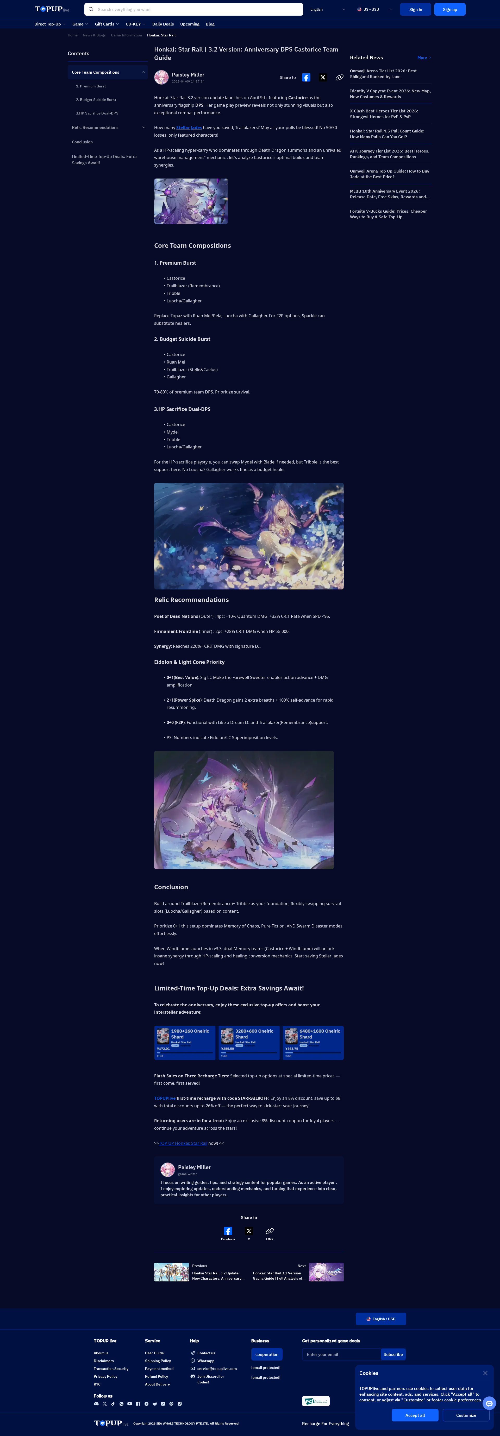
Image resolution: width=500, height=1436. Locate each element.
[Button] (306, 77)
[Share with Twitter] (323, 77)
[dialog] (424, 1397)
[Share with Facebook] (306, 77)
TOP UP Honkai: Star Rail (183, 1143)
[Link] (96, 1403)
